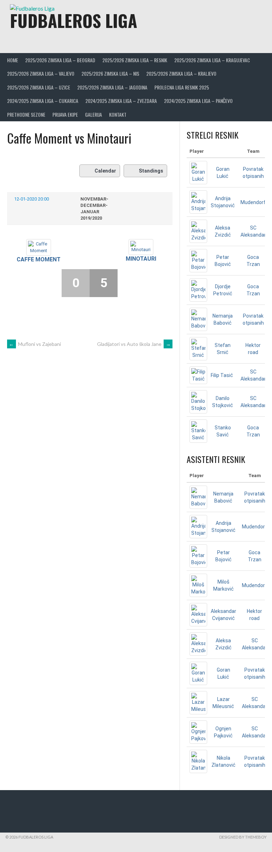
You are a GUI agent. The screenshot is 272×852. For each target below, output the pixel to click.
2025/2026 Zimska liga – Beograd (60, 60)
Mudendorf (253, 202)
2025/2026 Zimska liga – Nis (110, 73)
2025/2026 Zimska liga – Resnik (134, 60)
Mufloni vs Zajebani (35, 344)
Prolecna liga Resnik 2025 (181, 87)
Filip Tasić (222, 375)
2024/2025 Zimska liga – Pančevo (198, 100)
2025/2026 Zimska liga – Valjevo (40, 73)
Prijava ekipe (65, 114)
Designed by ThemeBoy (243, 837)
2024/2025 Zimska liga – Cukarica (42, 100)
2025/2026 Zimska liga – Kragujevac (212, 60)
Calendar (105, 171)
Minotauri (141, 258)
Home (12, 60)
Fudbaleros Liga (73, 20)
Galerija (93, 114)
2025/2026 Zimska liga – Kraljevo (181, 73)
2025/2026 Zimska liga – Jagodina (112, 87)
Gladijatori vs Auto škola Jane (134, 344)
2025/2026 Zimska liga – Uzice (38, 87)
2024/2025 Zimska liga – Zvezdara (121, 100)
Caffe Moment (39, 259)
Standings (151, 171)
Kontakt (117, 114)
